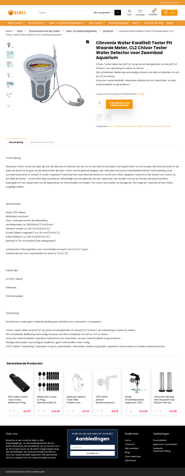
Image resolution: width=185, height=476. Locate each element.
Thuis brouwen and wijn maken (44, 31)
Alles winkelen (132, 448)
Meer (135, 23)
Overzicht (130, 444)
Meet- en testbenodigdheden (66, 23)
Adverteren (130, 460)
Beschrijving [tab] (16, 142)
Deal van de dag (153, 23)
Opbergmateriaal (118, 23)
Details (140, 94)
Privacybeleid (159, 440)
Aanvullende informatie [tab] (42, 142)
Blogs (170, 23)
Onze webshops (133, 456)
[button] (87, 41)
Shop (19, 31)
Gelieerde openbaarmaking (161, 449)
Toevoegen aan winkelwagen (119, 104)
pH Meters (108, 31)
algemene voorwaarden (165, 444)
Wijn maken (95, 23)
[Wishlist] (140, 11)
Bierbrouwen (15, 23)
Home (9, 31)
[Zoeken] (117, 12)
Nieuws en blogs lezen (169, 2)
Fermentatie (35, 23)
